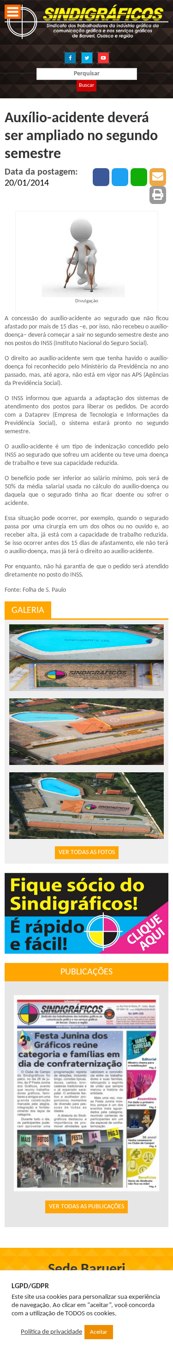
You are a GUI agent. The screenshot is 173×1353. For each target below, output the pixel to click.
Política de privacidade (51, 1332)
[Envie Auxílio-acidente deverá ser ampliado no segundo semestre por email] (157, 177)
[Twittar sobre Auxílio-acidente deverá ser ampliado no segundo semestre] (120, 177)
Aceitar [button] (98, 1332)
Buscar (86, 85)
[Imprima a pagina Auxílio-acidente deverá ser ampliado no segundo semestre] (157, 195)
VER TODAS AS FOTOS (87, 852)
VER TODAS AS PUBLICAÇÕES (86, 1206)
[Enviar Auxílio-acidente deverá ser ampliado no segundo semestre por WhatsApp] (139, 177)
